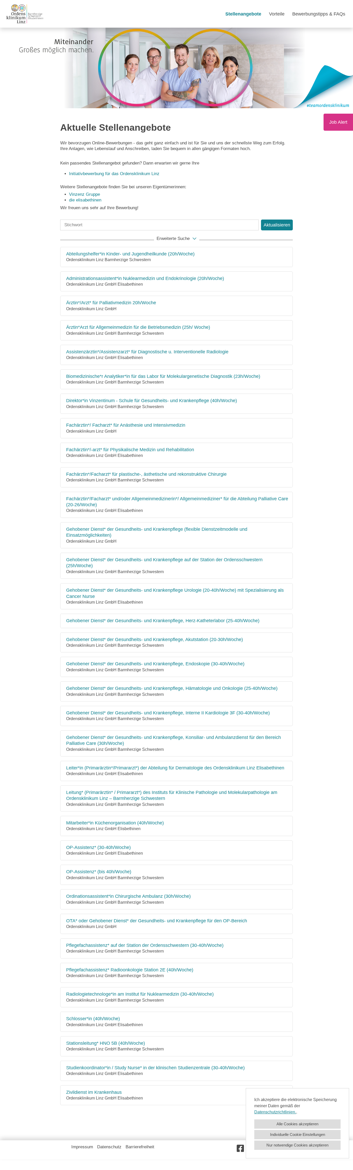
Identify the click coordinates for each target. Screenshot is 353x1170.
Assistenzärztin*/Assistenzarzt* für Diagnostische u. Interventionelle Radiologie (147, 351)
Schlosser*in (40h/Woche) (93, 1018)
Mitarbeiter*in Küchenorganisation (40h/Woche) (115, 822)
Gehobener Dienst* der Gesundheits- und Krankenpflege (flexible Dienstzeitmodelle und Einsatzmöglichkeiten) (156, 532)
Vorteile (277, 14)
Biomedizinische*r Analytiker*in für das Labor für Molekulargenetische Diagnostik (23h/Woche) (163, 376)
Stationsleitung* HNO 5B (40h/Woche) (105, 1043)
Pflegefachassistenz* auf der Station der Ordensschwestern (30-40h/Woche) (145, 945)
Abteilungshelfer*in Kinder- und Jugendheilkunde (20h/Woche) (130, 253)
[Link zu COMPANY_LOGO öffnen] (24, 13)
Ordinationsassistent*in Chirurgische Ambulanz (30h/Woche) (128, 896)
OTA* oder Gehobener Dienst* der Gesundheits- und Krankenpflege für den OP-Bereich (156, 920)
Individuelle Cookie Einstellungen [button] (297, 1134)
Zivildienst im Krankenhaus (94, 1092)
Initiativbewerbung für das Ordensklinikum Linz (115, 173)
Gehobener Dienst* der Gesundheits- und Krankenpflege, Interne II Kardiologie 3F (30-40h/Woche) (168, 712)
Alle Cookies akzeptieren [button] (297, 1124)
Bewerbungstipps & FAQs (318, 14)
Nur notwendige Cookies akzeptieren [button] (297, 1145)
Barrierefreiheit (140, 1146)
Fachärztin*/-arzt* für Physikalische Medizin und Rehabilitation (130, 449)
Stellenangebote (243, 14)
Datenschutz (109, 1146)
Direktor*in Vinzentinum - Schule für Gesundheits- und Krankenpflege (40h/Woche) (151, 400)
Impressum (82, 1146)
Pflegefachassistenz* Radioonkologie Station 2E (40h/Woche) (129, 969)
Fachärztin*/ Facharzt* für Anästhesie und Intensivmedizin (125, 425)
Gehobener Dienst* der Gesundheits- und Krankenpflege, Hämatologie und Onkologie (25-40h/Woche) (172, 688)
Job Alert (338, 122)
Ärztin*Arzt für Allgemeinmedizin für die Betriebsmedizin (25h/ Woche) (138, 327)
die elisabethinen (85, 200)
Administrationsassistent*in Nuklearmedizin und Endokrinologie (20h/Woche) (145, 278)
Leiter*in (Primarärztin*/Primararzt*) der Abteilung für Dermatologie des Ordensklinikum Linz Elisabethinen (175, 767)
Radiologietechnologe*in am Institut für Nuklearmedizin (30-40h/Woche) (140, 994)
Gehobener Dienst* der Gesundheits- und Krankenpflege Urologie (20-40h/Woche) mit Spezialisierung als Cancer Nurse (175, 593)
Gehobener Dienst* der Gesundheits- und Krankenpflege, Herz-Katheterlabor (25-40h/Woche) (162, 620)
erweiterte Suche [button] (173, 238)
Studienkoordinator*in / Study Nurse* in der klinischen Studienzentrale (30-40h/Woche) (155, 1067)
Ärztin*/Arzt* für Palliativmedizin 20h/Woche (111, 302)
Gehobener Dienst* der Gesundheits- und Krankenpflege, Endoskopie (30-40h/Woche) (155, 663)
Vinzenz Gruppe (84, 194)
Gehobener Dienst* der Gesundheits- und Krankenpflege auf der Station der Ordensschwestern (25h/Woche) (164, 562)
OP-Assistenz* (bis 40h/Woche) (98, 871)
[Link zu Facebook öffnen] (240, 1148)
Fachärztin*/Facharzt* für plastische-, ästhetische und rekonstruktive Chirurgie (146, 474)
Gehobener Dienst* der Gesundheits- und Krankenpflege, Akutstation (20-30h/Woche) (154, 639)
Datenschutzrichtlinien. (275, 1112)
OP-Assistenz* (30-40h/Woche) (98, 847)
